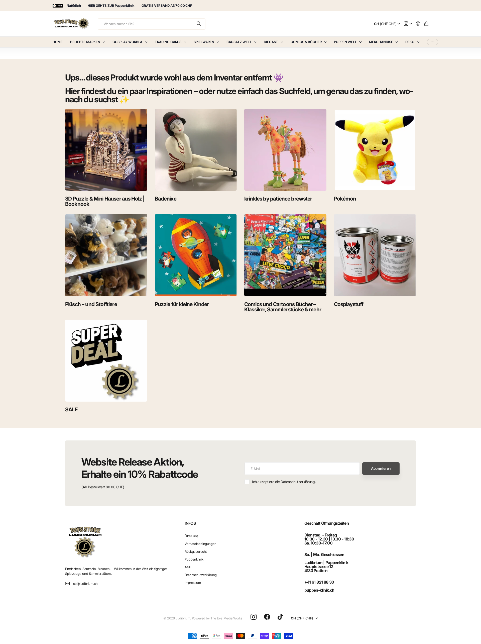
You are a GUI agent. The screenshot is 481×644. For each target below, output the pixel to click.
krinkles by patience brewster (278, 199)
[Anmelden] (418, 24)
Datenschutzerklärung (201, 575)
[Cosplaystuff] (375, 255)
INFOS (190, 523)
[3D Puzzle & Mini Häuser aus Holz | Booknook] (106, 150)
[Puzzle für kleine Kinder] (196, 255)
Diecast (271, 42)
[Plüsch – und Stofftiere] (106, 255)
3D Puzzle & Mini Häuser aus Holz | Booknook (105, 201)
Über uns (191, 536)
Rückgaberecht (196, 551)
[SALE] (106, 361)
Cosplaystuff (349, 304)
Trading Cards (168, 42)
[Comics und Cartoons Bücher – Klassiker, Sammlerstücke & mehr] (285, 255)
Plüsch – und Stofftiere (91, 304)
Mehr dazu (432, 42)
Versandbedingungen (200, 544)
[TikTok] (280, 617)
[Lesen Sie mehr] (408, 24)
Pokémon (345, 199)
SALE (71, 409)
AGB (188, 567)
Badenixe (165, 199)
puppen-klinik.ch (319, 590)
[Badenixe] (196, 150)
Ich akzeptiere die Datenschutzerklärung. (284, 482)
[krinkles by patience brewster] (285, 150)
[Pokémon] (375, 150)
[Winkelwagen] (426, 24)
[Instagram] (254, 617)
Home (58, 42)
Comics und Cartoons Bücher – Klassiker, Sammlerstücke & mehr (282, 307)
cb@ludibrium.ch (85, 584)
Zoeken (199, 24)
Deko (409, 42)
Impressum (193, 583)
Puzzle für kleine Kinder (182, 304)
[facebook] (267, 617)
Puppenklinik (194, 559)
